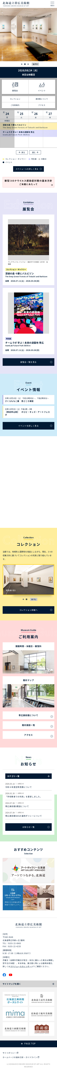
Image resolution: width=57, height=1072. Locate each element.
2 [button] (24, 64)
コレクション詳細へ (28, 610)
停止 (36, 64)
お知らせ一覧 (28, 827)
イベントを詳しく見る (28, 425)
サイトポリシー (9, 1053)
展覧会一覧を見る (28, 362)
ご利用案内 (15, 105)
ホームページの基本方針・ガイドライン (20, 1057)
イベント (42, 90)
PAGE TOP (30, 1044)
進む (34, 152)
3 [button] (28, 64)
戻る (23, 152)
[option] (28, 34)
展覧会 (15, 90)
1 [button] (21, 64)
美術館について (42, 99)
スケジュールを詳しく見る (27, 169)
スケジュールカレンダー (20, 966)
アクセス (41, 105)
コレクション (15, 99)
